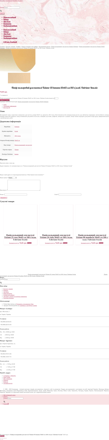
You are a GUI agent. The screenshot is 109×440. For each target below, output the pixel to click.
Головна (2, 46)
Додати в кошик (5, 100)
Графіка (18, 46)
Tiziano (17, 149)
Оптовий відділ (7, 383)
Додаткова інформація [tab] (9, 106)
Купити (2, 436)
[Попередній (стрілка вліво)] (0, 439)
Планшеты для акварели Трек (24, 304)
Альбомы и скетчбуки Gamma (28, 305)
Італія (16, 131)
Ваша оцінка (4, 177)
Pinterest (5, 380)
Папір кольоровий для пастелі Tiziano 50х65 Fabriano (33, 101)
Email (56, 194)
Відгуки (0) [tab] (6, 107)
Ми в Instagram (7, 379)
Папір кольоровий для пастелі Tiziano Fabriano (64, 46)
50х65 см (17, 140)
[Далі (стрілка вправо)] (2, 439)
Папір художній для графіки (30, 46)
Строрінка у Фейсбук (9, 375)
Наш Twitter (6, 377)
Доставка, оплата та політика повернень (15, 296)
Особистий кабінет (10, 26)
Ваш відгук (4, 190)
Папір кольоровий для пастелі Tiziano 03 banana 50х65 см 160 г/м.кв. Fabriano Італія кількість (27, 98)
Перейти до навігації (6, 0)
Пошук (2, 7)
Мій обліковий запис (9, 395)
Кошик (5, 404)
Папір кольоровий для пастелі (23, 145)
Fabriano (17, 126)
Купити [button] (29, 243)
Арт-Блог (6, 21)
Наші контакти (7, 293)
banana (16, 154)
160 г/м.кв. (18, 136)
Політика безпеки (8, 298)
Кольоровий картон (44, 46)
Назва (2, 194)
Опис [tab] (5, 104)
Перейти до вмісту (17, 0)
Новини (6, 19)
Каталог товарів (9, 17)
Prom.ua (5, 382)
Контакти (7, 24)
